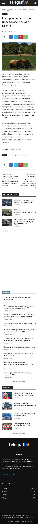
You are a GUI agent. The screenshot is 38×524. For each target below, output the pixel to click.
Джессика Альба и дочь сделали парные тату (20, 323)
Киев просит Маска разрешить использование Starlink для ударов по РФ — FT (24, 222)
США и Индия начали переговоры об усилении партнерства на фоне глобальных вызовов (10, 181)
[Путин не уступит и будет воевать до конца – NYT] (7, 426)
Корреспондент (15, 149)
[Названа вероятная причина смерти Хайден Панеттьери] (7, 395)
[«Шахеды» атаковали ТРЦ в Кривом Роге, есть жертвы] (7, 202)
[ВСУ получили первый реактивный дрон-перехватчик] (7, 212)
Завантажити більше (18, 381)
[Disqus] (19, 261)
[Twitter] (16, 37)
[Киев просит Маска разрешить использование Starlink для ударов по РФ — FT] (7, 222)
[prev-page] (3, 230)
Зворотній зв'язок (8, 474)
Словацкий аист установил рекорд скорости (19, 347)
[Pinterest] (20, 37)
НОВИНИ (6, 292)
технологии (23, 155)
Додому (4, 9)
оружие (16, 155)
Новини (10, 9)
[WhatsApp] (25, 37)
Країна (4, 215)
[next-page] (6, 230)
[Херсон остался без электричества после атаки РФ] (7, 405)
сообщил (31, 79)
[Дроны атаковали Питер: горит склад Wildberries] (7, 416)
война (10, 155)
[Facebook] (11, 37)
